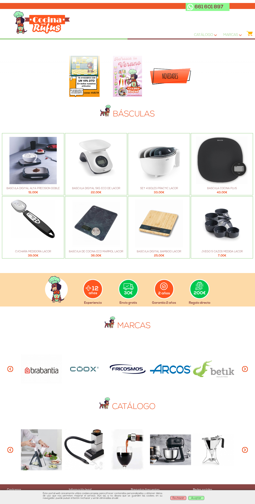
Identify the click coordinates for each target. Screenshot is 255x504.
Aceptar (196, 498)
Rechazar (178, 498)
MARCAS (230, 35)
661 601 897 (209, 7)
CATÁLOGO (203, 35)
